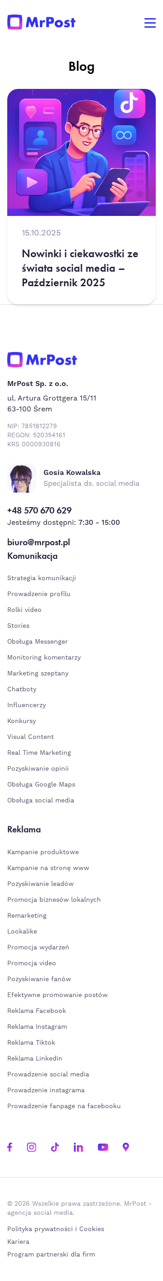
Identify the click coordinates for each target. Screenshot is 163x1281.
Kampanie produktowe (43, 852)
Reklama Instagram (37, 1027)
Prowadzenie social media (50, 1075)
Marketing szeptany (37, 674)
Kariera (18, 1242)
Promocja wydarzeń (38, 948)
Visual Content (30, 737)
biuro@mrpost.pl (38, 542)
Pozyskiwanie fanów (39, 979)
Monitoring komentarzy (44, 658)
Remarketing (27, 916)
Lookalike (22, 932)
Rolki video (24, 610)
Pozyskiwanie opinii (38, 769)
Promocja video (31, 963)
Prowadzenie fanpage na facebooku (65, 1106)
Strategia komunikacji (41, 578)
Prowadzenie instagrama (47, 1090)
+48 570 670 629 (39, 510)
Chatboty (21, 689)
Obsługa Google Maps (41, 785)
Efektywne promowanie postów (57, 995)
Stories (18, 626)
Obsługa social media (40, 801)
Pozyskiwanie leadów (40, 884)
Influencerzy (26, 705)
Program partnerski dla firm (51, 1255)
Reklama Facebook (36, 1011)
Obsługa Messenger (37, 642)
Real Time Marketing (39, 753)
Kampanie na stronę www (48, 868)
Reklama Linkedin (34, 1059)
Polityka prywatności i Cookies (55, 1229)
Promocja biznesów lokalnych (54, 900)
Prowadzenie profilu (39, 594)
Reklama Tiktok (31, 1043)
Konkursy (21, 721)
